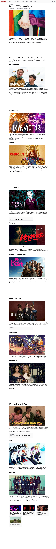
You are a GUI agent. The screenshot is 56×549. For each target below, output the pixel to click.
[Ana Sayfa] (3, 1)
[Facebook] (54, 1)
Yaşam (26, 1)
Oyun (35, 1)
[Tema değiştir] (52, 1)
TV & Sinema (11, 4)
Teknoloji (30, 1)
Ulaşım (22, 1)
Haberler (9, 1)
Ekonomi (14, 1)
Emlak (18, 1)
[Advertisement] (4, 17)
